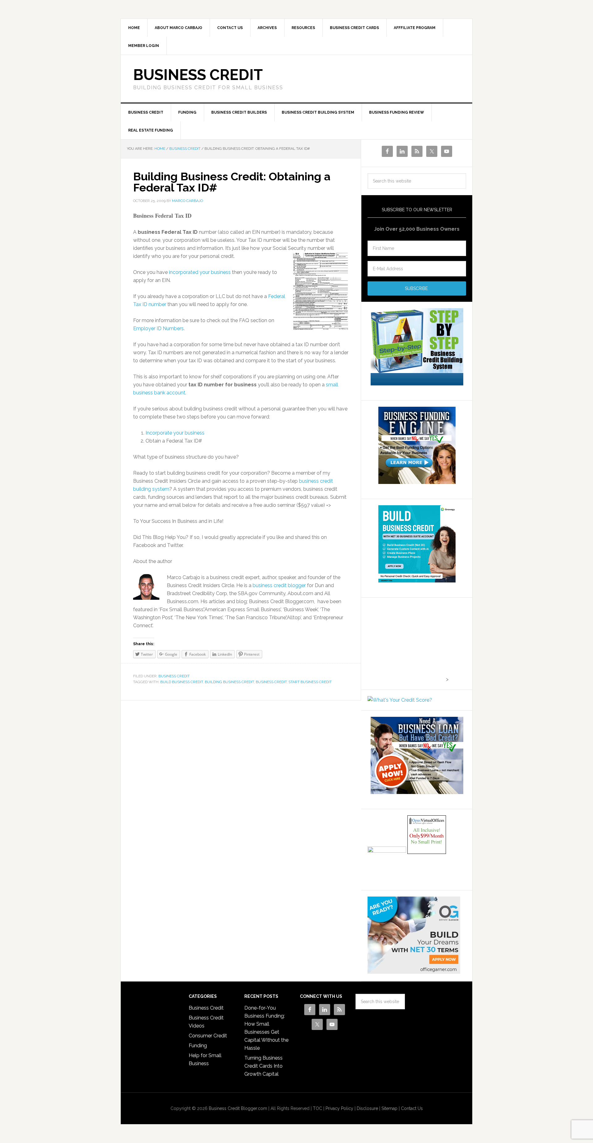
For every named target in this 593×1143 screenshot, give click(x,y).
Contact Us (412, 1108)
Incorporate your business (174, 433)
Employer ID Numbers (158, 328)
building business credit (229, 682)
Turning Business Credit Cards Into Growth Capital (263, 1066)
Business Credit (198, 74)
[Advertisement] (406, 642)
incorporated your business (200, 272)
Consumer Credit (208, 1036)
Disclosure (367, 1108)
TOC (317, 1108)
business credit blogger (279, 585)
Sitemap (389, 1108)
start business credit (310, 682)
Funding (198, 1045)
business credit (271, 682)
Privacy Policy (339, 1108)
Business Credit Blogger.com (238, 1108)
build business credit (181, 682)
